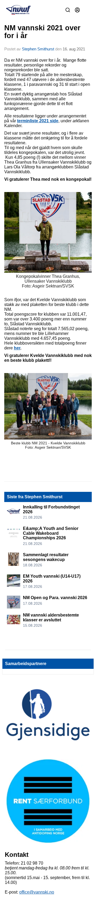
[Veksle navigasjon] (87, 10)
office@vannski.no (36, 892)
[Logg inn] (77, 10)
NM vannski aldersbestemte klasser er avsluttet (51, 617)
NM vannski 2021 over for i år (42, 32)
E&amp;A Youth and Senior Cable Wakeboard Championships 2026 (50, 533)
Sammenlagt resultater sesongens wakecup (46, 557)
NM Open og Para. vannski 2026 (55, 597)
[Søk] (68, 10)
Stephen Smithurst (38, 49)
